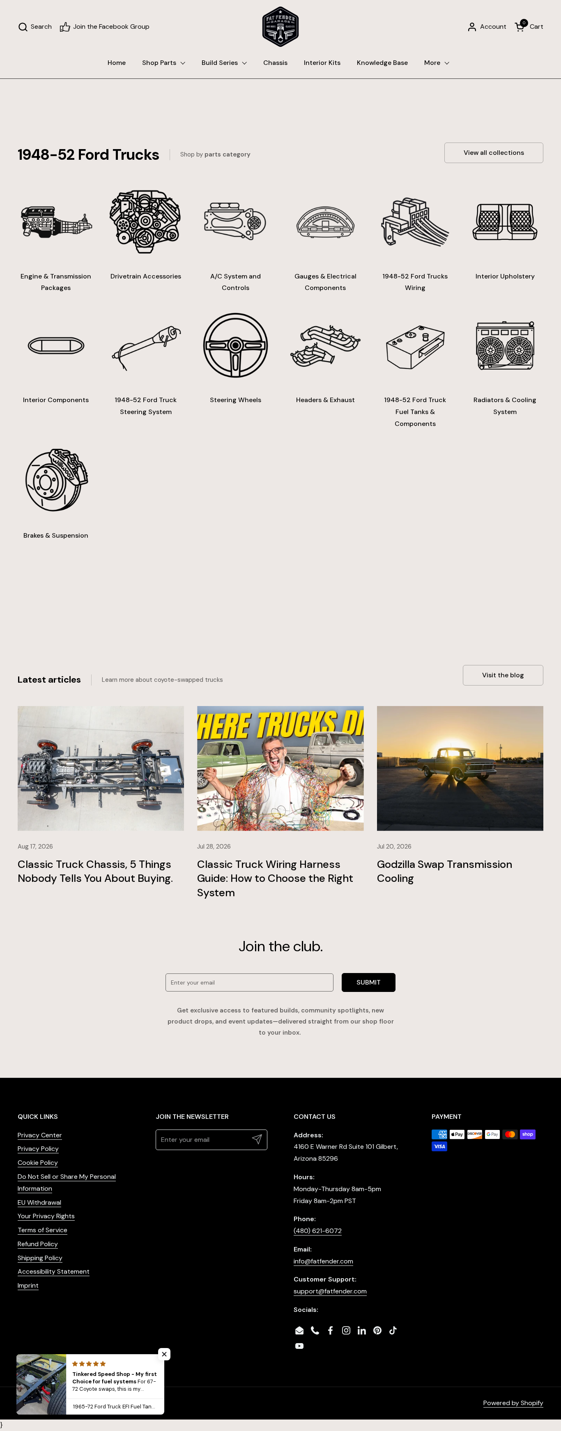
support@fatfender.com (330, 1291)
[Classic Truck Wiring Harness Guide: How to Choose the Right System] (280, 768)
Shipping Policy (40, 1258)
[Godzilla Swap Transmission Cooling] (460, 768)
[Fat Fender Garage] (280, 26)
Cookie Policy (38, 1162)
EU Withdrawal (39, 1202)
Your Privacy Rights (46, 1216)
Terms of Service (42, 1230)
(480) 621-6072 (318, 1230)
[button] (35, 27)
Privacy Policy (38, 1148)
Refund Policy (38, 1244)
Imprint (28, 1285)
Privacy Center (40, 1135)
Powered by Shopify (513, 1403)
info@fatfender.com (323, 1261)
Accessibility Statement (54, 1271)
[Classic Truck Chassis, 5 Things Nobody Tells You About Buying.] (101, 768)
